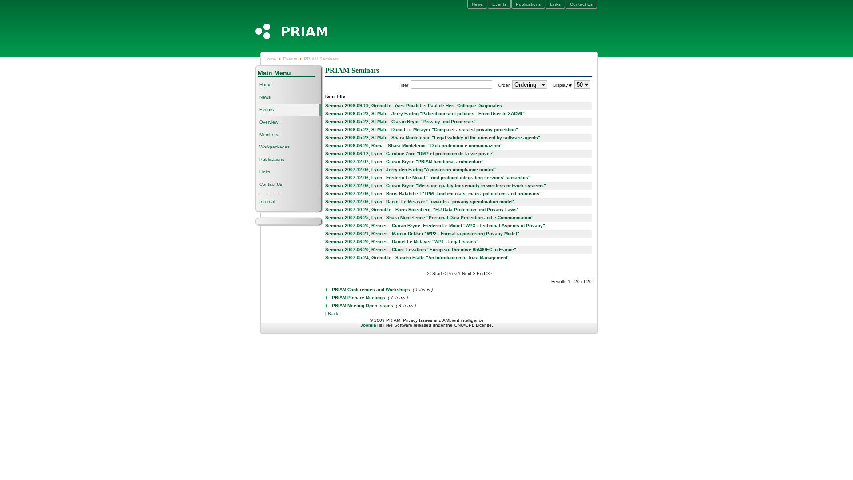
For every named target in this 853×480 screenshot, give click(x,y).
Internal (267, 201)
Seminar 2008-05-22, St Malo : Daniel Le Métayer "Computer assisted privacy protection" (421, 129)
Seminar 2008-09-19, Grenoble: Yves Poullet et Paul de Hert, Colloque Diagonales (413, 105)
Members (268, 134)
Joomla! (369, 325)
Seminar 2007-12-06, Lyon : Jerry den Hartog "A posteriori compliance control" (411, 169)
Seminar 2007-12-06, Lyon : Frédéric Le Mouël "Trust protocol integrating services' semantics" (427, 177)
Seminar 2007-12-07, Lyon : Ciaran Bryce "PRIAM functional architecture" (405, 161)
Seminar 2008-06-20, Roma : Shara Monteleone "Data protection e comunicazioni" (413, 145)
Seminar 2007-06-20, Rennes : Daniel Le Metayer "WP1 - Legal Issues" (401, 241)
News (477, 4)
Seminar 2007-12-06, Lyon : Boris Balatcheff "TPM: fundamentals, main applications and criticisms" (433, 193)
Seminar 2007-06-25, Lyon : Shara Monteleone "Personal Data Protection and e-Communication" (429, 217)
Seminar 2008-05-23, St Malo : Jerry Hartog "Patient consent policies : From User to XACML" (425, 113)
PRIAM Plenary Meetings (358, 297)
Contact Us (581, 4)
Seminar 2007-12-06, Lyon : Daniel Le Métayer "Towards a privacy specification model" (420, 201)
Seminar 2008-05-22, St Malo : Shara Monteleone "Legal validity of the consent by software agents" (432, 137)
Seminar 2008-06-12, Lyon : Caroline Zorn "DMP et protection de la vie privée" (409, 153)
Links (555, 4)
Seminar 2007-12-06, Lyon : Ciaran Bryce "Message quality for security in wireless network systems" (435, 185)
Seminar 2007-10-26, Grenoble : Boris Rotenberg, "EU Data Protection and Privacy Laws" (422, 209)
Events (499, 4)
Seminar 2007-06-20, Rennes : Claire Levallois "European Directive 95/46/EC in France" (420, 249)
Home (270, 58)
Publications (528, 4)
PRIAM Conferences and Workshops (371, 289)
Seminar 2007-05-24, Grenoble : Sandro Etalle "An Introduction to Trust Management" (417, 257)
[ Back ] (333, 313)
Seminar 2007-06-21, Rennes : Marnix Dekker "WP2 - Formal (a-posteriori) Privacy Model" (422, 233)
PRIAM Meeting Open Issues (362, 305)
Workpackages (274, 146)
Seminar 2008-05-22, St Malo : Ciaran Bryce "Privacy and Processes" (401, 121)
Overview (268, 122)
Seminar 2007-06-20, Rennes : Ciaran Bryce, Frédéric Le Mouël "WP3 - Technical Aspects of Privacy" (435, 225)
